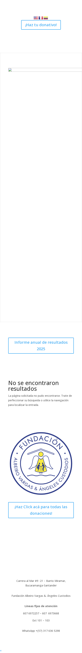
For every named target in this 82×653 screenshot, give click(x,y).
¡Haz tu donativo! (41, 24)
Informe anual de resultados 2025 (41, 345)
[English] (36, 17)
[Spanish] (45, 17)
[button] (1, 650)
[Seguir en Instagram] (41, 33)
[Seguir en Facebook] (33, 33)
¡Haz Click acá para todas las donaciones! (41, 510)
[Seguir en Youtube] (49, 33)
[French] (41, 17)
